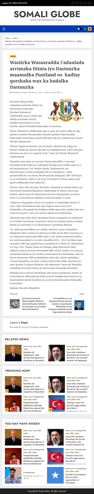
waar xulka (37, 346)
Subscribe (90, 29)
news (30, 346)
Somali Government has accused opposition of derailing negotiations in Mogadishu (75, 481)
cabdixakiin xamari (19, 93)
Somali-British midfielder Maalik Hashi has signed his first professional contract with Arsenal (34, 408)
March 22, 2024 (36, 93)
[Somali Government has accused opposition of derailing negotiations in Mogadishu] (55, 475)
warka (13, 56)
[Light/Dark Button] (79, 29)
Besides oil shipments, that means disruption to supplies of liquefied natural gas (33, 358)
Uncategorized (81, 346)
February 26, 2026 (76, 411)
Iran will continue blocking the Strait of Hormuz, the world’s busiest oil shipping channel (78, 358)
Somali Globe (47, 14)
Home (25, 346)
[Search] (85, 28)
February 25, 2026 (32, 476)
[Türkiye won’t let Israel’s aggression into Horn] (56, 403)
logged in (26, 327)
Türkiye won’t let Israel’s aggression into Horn (76, 405)
